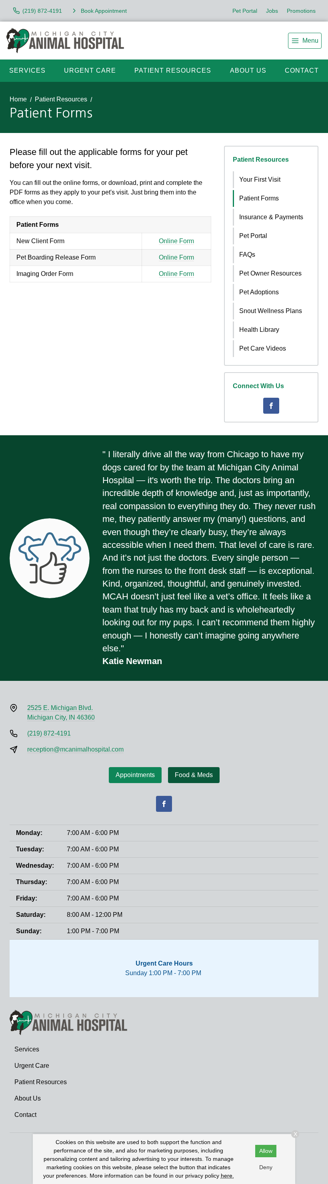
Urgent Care (90, 70)
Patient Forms (259, 198)
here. (227, 1175)
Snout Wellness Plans (270, 310)
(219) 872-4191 (49, 733)
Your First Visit (259, 179)
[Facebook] (271, 406)
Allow (265, 1151)
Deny (265, 1167)
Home (18, 99)
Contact (302, 70)
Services (27, 70)
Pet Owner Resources (270, 273)
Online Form (176, 241)
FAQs (247, 254)
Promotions (301, 11)
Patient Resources (172, 70)
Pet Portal (244, 11)
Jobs (272, 11)
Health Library (259, 329)
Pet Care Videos (262, 348)
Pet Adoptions (259, 292)
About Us (248, 70)
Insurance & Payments (271, 217)
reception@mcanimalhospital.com (75, 749)
